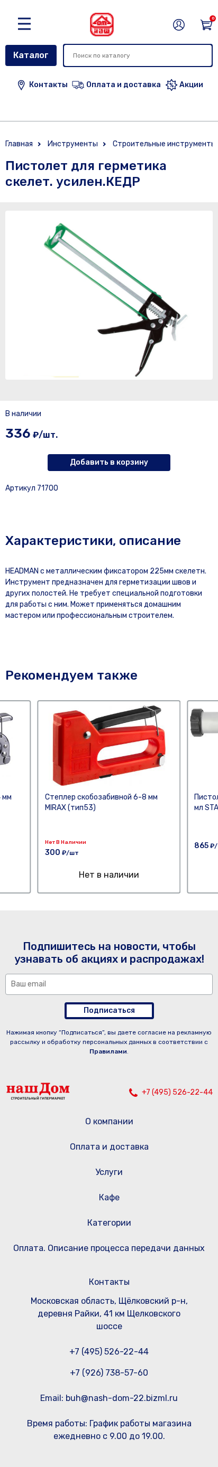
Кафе (109, 1197)
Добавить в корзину (109, 462)
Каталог (31, 55)
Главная (19, 143)
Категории (109, 1223)
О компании (109, 1121)
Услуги (109, 1172)
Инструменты (73, 143)
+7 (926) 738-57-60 (109, 1373)
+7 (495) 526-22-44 (177, 1092)
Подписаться (109, 1010)
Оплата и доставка (109, 1147)
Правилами (108, 1051)
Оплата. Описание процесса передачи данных (109, 1248)
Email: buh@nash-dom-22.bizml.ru (109, 1398)
